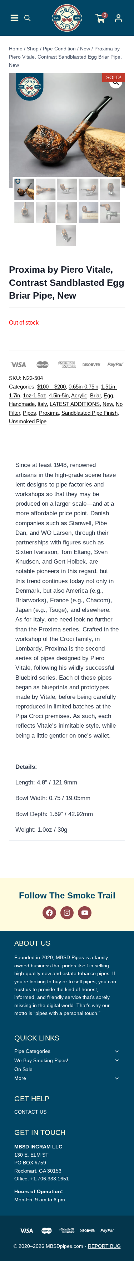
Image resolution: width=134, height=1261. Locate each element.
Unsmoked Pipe (27, 421)
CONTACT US (30, 1112)
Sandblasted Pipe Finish (89, 413)
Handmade (22, 404)
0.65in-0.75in (83, 387)
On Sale (23, 1069)
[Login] (118, 18)
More (20, 1078)
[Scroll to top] (126, 890)
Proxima (49, 413)
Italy (42, 404)
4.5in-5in (59, 395)
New (108, 404)
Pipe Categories (32, 1051)
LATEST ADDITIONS (75, 404)
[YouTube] (84, 912)
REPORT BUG (104, 1246)
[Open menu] (14, 18)
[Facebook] (49, 912)
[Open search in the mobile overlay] (27, 18)
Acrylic (79, 395)
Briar (95, 395)
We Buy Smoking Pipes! (41, 1060)
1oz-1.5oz (34, 395)
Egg (108, 395)
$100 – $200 (51, 387)
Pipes (29, 413)
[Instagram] (67, 912)
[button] (115, 82)
